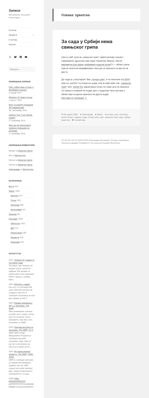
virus (116, 114)
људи (84, 117)
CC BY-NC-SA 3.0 (69, 140)
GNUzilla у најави (22, 284)
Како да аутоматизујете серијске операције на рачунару (20, 128)
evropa (110, 114)
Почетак (13, 30)
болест (70, 117)
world (63, 117)
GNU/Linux (15, 223)
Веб (12, 228)
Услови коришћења (120, 140)
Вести (11, 186)
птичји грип (98, 79)
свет (102, 117)
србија (127, 117)
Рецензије (15, 242)
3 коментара (79, 120)
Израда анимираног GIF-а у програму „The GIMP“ (21, 306)
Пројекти (13, 35)
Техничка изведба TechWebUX (75, 143)
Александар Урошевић (98, 140)
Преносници (16, 233)
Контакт (12, 44)
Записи (14, 10)
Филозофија (16, 209)
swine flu (77, 87)
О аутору (13, 40)
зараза (78, 117)
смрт (121, 117)
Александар (14, 169)
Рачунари (13, 219)
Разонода (15, 205)
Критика (14, 195)
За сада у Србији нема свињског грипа (86, 44)
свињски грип (111, 117)
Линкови (13, 214)
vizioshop (123, 114)
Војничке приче (25, 151)
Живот (12, 191)
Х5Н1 (127, 79)
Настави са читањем (74, 98)
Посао (13, 200)
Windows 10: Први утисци (20, 97)
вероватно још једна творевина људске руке (85, 64)
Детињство (20, 155)
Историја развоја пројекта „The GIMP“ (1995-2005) (21, 354)
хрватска (65, 120)
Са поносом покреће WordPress (105, 143)
